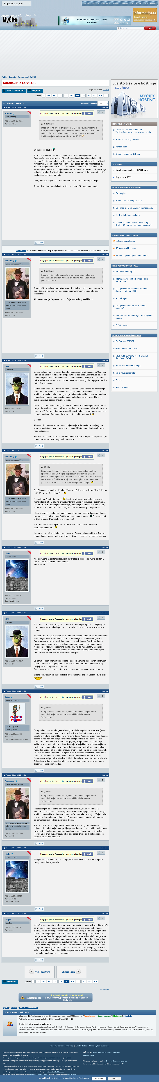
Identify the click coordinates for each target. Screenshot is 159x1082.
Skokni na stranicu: (89, 103)
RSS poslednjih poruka (126, 248)
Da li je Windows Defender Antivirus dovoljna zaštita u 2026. (132, 289)
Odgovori (36, 90)
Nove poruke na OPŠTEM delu (126, 336)
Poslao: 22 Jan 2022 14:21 (16, 775)
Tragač (8, 920)
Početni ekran (122, 325)
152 (94, 96)
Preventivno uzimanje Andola (129, 200)
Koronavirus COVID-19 (27, 77)
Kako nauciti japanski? (126, 373)
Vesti (95, 1052)
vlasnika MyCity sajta (56, 1072)
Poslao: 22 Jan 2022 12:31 (16, 613)
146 (60, 96)
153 (100, 96)
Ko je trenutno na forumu (18, 1012)
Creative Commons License (116, 1061)
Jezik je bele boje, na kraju (128, 215)
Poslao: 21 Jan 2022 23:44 (16, 254)
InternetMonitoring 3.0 (125, 271)
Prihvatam (99, 1078)
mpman (8, 113)
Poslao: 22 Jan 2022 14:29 (16, 848)
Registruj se (105, 3)
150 (83, 96)
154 (106, 96)
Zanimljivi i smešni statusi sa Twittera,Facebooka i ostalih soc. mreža (133, 131)
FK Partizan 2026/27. (125, 341)
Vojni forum (102, 1052)
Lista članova (136, 3)
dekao (7, 697)
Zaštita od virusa (113, 1052)
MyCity (86, 3)
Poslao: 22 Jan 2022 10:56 (16, 360)
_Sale (7, 553)
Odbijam (114, 1078)
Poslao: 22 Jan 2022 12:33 (16, 691)
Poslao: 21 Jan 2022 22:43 (16, 107)
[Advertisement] (79, 54)
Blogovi (116, 3)
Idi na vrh (105, 989)
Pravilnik (125, 3)
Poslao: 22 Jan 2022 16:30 (16, 913)
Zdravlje (12, 77)
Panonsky (9, 261)
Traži (146, 3)
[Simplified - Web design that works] (123, 1063)
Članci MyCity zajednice (99, 1046)
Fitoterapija (120, 193)
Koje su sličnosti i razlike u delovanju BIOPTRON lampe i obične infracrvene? (133, 223)
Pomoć (153, 3)
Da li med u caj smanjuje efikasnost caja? (134, 208)
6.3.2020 (106, 90)
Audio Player (121, 298)
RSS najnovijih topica (125, 241)
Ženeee (119, 380)
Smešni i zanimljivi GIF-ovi (128, 154)
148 (71, 96)
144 (48, 96)
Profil (41, 243)
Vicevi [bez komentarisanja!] (128, 365)
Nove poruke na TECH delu (125, 266)
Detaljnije (128, 1016)
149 (77, 96)
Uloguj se (95, 3)
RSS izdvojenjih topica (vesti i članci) (132, 255)
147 (65, 96)
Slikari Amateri (122, 387)
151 (88, 96)
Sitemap (69, 1046)
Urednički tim (81, 1046)
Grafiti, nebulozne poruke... (128, 348)
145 (54, 96)
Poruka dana (121, 147)
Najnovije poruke (57, 1046)
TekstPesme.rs (88, 1055)
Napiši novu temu (15, 90)
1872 (7, 366)
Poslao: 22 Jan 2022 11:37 (16, 450)
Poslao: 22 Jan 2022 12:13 (16, 547)
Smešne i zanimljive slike (127, 139)
